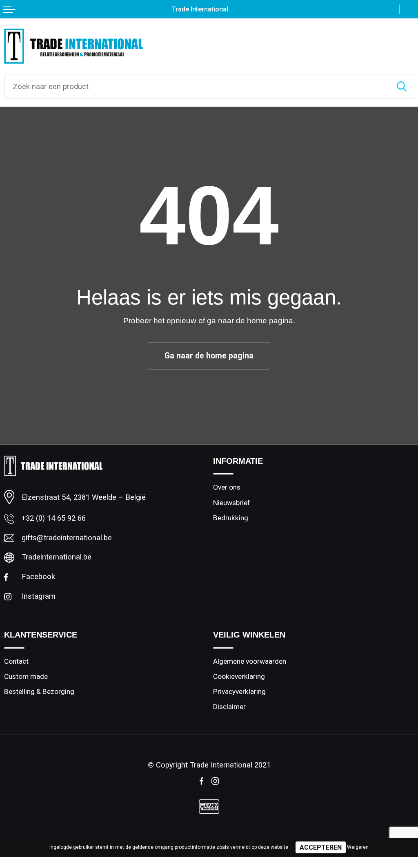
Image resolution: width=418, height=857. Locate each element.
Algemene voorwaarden (249, 661)
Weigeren (358, 847)
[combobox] (196, 86)
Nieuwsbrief (231, 503)
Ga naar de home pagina (209, 355)
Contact (16, 661)
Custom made (26, 676)
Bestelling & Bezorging (39, 691)
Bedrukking (230, 518)
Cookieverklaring (239, 676)
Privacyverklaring (239, 691)
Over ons (226, 487)
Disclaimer (229, 707)
